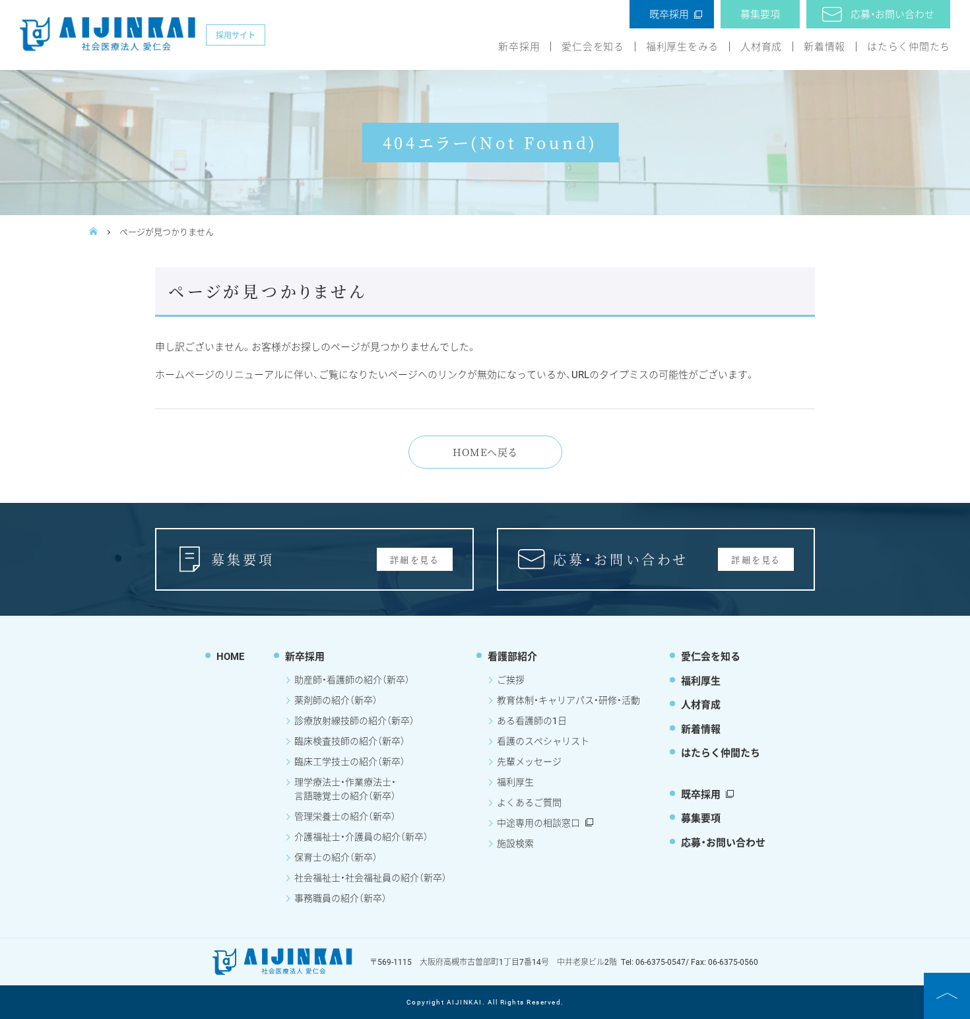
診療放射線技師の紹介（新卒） (354, 720)
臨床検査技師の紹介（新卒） (349, 741)
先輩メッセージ (529, 761)
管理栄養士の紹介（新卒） (345, 816)
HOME (230, 656)
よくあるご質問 (529, 802)
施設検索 (515, 843)
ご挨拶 (511, 679)
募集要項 (760, 13)
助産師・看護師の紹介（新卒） (352, 679)
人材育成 (761, 46)
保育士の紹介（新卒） (335, 857)
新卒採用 (519, 46)
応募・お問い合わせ (892, 13)
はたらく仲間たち (908, 46)
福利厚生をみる (682, 46)
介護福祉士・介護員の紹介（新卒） (361, 836)
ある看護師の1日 (532, 720)
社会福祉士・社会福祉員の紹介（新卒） (370, 877)
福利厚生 (515, 781)
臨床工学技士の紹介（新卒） (349, 761)
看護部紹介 (512, 656)
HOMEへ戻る (485, 452)
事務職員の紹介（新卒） (340, 898)
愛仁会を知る (593, 46)
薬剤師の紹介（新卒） (335, 700)
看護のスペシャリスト (543, 741)
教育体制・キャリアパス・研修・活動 (568, 700)
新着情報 (824, 46)
